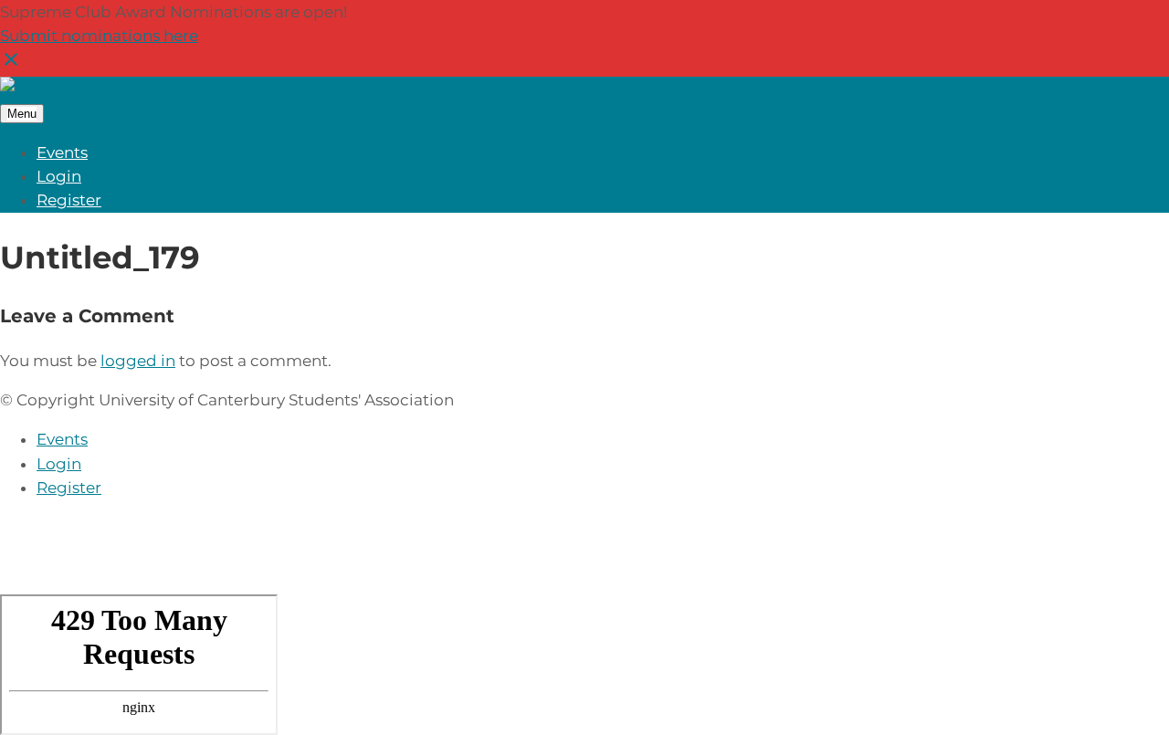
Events (62, 152)
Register (69, 200)
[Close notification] (11, 65)
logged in (137, 361)
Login (59, 176)
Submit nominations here (99, 35)
